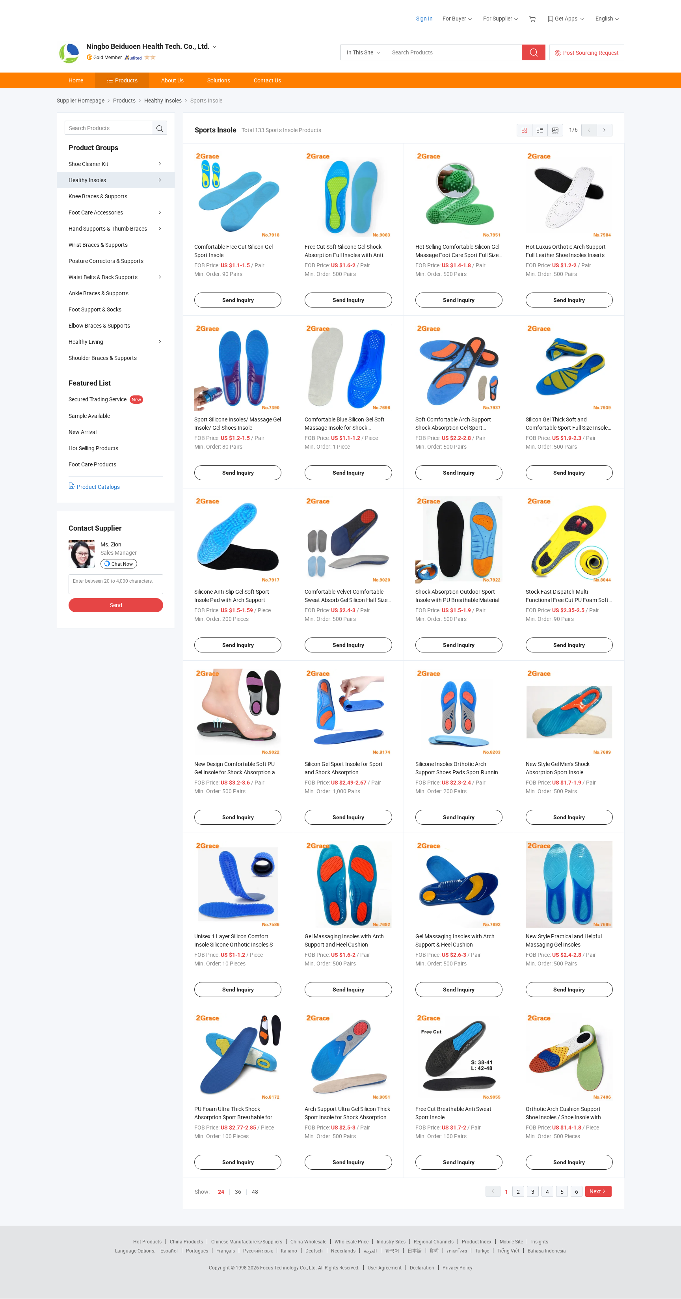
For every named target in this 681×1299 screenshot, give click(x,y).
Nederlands (343, 1250)
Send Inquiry (238, 300)
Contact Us (267, 80)
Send (116, 605)
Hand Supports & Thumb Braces (108, 228)
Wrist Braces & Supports (98, 244)
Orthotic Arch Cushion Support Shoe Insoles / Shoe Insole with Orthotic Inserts (563, 1117)
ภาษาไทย (457, 1250)
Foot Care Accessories (96, 212)
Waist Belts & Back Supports (103, 277)
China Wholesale (308, 1241)
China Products (186, 1241)
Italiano (289, 1250)
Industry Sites (391, 1241)
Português (197, 1250)
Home (76, 80)
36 (238, 1191)
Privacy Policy (458, 1267)
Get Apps (566, 18)
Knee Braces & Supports (98, 196)
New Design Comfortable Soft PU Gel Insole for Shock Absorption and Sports (237, 772)
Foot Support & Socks (95, 309)
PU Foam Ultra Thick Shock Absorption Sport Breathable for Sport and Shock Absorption (233, 1117)
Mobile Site (511, 1241)
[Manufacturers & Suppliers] (107, 15)
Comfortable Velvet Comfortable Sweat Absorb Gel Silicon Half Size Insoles (346, 600)
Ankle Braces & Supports (98, 293)
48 (255, 1191)
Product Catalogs (98, 486)
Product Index (476, 1241)
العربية (370, 1250)
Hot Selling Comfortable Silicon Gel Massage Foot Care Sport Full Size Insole (457, 255)
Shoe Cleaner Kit (88, 164)
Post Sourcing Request (591, 52)
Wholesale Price (351, 1241)
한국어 (392, 1250)
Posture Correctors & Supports (106, 261)
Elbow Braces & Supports (99, 325)
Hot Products (147, 1241)
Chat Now (122, 564)
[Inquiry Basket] (533, 18)
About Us (172, 80)
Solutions (218, 80)
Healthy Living (86, 341)
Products (126, 80)
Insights (539, 1241)
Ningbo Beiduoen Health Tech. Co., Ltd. (148, 46)
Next (595, 1191)
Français (225, 1250)
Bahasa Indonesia (547, 1250)
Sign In (424, 18)
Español (169, 1250)
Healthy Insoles (87, 180)
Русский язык (258, 1250)
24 (221, 1192)
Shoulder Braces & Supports (103, 358)
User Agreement (385, 1267)
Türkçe (482, 1250)
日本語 (414, 1250)
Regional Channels (434, 1241)
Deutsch (314, 1250)
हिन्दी (434, 1250)
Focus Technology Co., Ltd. (289, 1267)
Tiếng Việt (508, 1250)
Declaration (422, 1267)
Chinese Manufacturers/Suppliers (246, 1241)
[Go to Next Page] (604, 130)
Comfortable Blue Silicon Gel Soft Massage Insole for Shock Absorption (345, 428)
